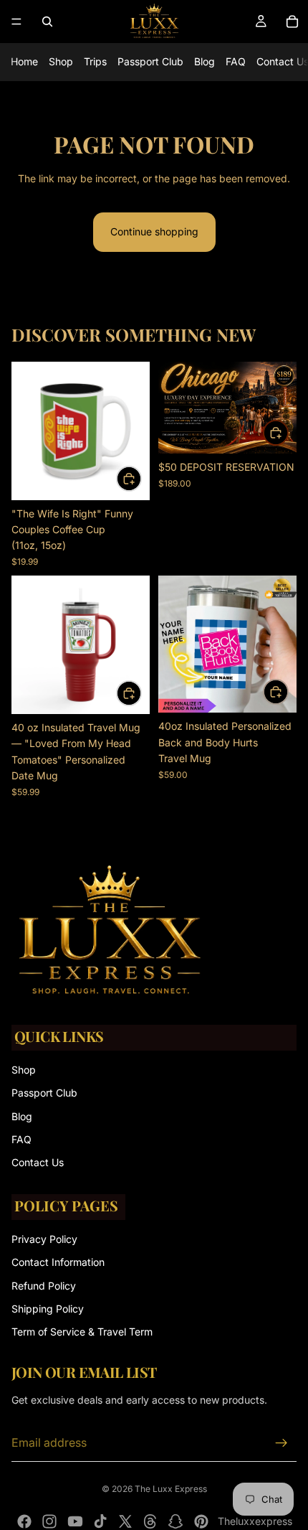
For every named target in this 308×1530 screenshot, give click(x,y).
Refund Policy (43, 1285)
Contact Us (37, 1162)
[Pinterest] (201, 1521)
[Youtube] (75, 1521)
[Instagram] (49, 1521)
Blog (204, 61)
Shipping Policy (47, 1309)
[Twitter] (125, 1521)
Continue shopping (154, 231)
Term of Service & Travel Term (82, 1331)
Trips (95, 61)
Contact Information (58, 1262)
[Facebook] (24, 1521)
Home (24, 61)
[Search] (47, 21)
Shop (61, 61)
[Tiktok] (100, 1521)
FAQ (236, 61)
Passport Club (150, 61)
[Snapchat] (175, 1521)
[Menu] (16, 21)
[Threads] (150, 1521)
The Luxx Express (171, 1488)
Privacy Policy (44, 1238)
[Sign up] (281, 1443)
